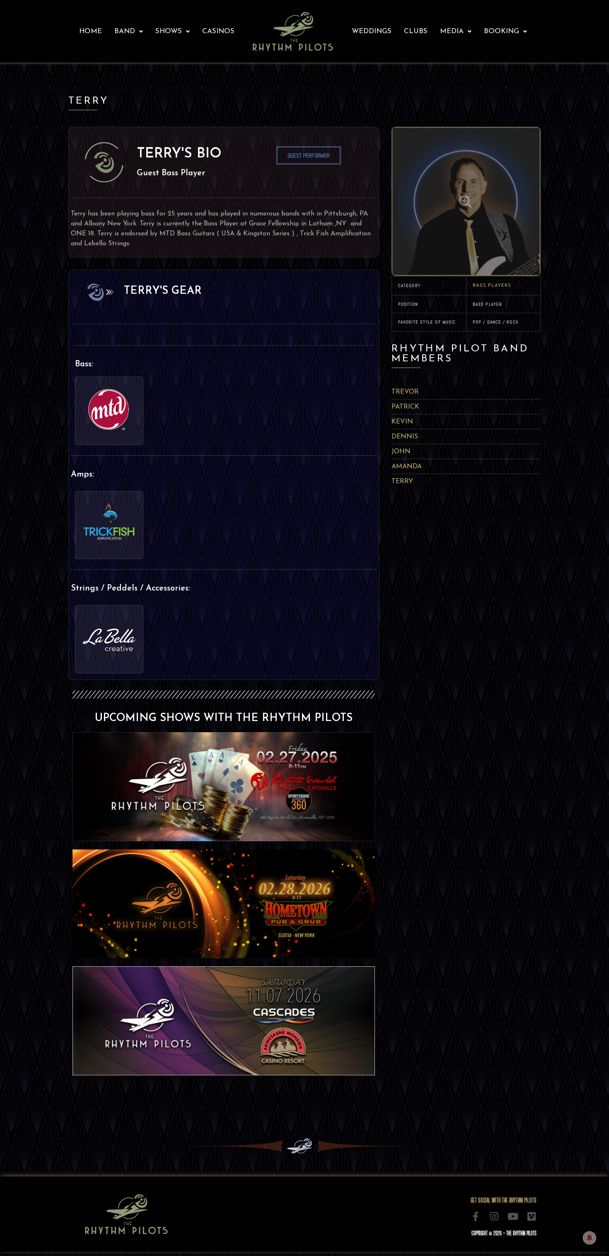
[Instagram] (494, 1216)
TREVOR (405, 392)
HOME (90, 31)
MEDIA (452, 31)
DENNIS (405, 436)
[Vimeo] (531, 1216)
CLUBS (416, 31)
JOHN (401, 451)
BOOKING (501, 31)
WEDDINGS (372, 31)
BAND (124, 31)
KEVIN (402, 422)
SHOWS (168, 31)
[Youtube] (513, 1216)
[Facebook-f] (476, 1216)
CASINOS (218, 31)
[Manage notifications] (589, 1237)
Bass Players (492, 285)
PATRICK (405, 407)
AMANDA (407, 466)
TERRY (402, 481)
